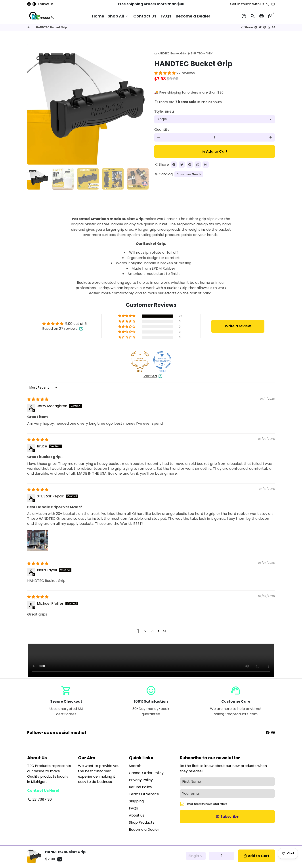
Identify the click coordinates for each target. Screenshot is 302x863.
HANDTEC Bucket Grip (51, 27)
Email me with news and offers (206, 804)
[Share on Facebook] (255, 27)
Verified (150, 376)
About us (136, 815)
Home (98, 16)
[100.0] (162, 360)
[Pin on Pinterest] (264, 27)
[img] (37, 399)
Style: (164, 111)
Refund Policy (140, 787)
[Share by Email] (273, 27)
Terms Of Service (144, 794)
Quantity (161, 129)
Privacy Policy (141, 779)
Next (142, 104)
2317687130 (40, 799)
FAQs (166, 16)
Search (135, 765)
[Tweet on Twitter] (260, 27)
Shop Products (141, 822)
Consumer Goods (188, 174)
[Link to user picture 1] (37, 540)
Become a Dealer (193, 16)
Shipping (136, 801)
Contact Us (144, 16)
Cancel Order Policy (146, 772)
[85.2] (140, 360)
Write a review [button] (238, 326)
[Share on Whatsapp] (269, 27)
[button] (165, 73)
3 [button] (152, 631)
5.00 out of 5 (76, 323)
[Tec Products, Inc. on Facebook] (29, 4)
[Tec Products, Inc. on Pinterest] (34, 4)
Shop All (118, 16)
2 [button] (145, 631)
